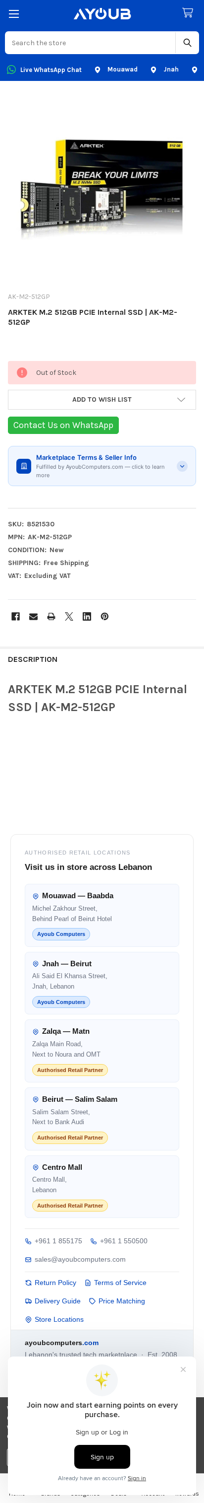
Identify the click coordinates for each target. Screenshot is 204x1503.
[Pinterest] (104, 616)
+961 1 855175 (58, 1241)
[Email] (33, 616)
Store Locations (59, 1319)
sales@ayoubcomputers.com (80, 1259)
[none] (102, 189)
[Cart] (189, 13)
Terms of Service (120, 1283)
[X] (69, 616)
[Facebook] (15, 616)
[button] (102, 400)
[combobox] (90, 42)
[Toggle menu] (13, 13)
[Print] (51, 616)
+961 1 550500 (124, 1241)
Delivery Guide (58, 1301)
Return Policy (55, 1283)
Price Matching (122, 1301)
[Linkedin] (87, 616)
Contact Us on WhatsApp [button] (63, 425)
